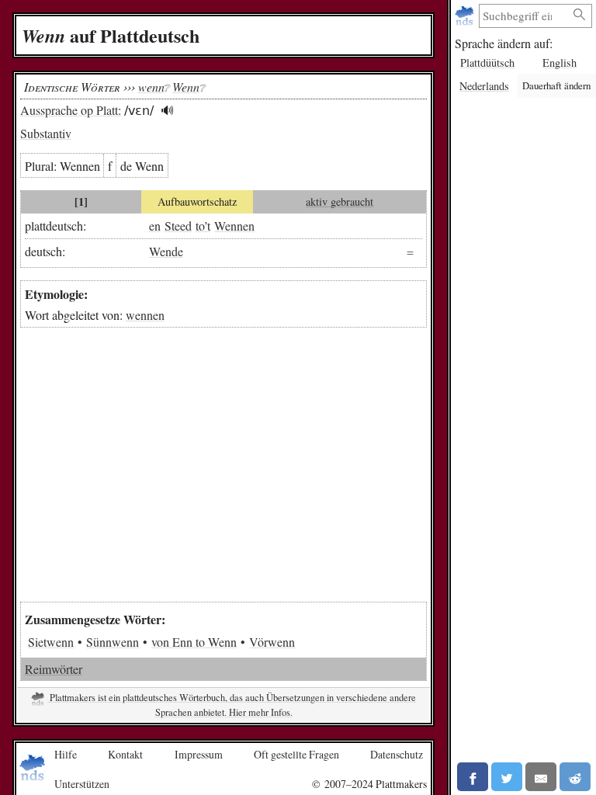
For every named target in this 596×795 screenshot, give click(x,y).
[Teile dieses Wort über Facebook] (472, 776)
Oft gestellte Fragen (296, 754)
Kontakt (125, 754)
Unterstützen (81, 783)
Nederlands (484, 85)
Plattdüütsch (487, 62)
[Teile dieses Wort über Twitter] (506, 776)
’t (207, 225)
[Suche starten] (579, 15)
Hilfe (65, 754)
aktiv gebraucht (339, 201)
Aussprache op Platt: (70, 110)
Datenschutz (396, 754)
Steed (178, 225)
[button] (167, 110)
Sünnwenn (112, 642)
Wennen (234, 225)
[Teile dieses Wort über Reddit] (575, 776)
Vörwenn (272, 642)
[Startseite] (466, 16)
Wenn (185, 86)
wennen (145, 315)
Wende (166, 251)
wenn (151, 86)
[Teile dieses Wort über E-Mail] (540, 776)
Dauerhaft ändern (556, 85)
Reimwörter (53, 669)
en (155, 225)
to (200, 225)
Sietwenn (51, 642)
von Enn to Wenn (194, 642)
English (559, 62)
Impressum (199, 754)
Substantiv (45, 133)
